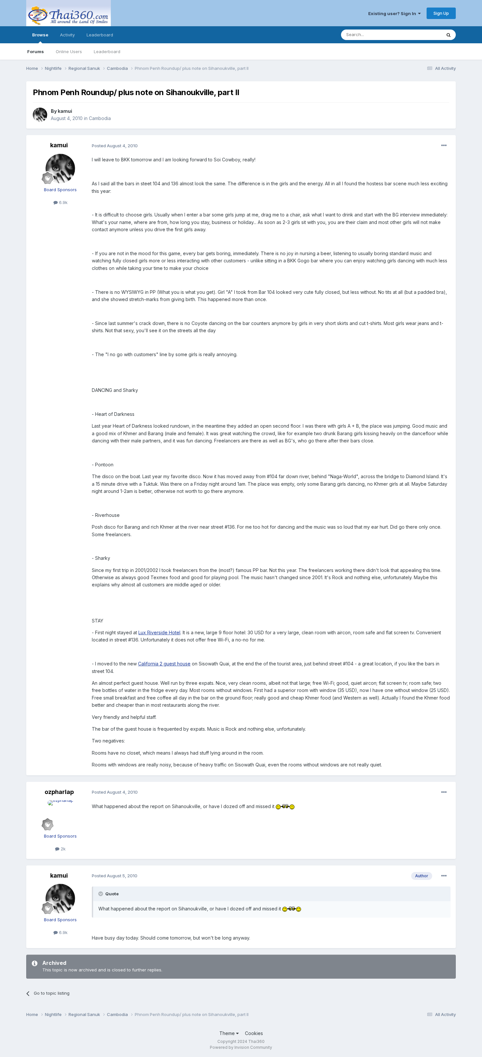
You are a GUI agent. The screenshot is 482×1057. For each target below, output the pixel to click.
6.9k (63, 202)
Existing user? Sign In (393, 13)
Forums (35, 51)
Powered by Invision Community (241, 1047)
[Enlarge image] (285, 806)
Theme (227, 1033)
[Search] (448, 35)
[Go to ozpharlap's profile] (60, 815)
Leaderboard (107, 51)
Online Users (69, 51)
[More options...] (444, 146)
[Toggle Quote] (101, 893)
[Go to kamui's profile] (40, 115)
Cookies (254, 1033)
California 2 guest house (164, 663)
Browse (40, 34)
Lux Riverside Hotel (159, 632)
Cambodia (100, 118)
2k (62, 848)
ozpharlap (59, 791)
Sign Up (441, 13)
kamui (65, 111)
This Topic (422, 34)
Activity (67, 34)
